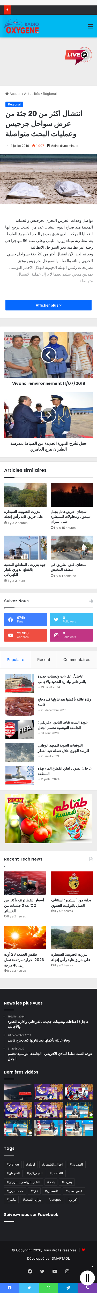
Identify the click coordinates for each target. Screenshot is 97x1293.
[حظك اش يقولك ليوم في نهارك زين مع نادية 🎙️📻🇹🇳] (18, 1128)
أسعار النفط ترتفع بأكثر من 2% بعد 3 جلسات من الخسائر (24, 906)
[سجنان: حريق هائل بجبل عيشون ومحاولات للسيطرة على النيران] (72, 495)
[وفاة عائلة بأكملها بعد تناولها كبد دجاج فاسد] (19, 706)
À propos (55, 1199)
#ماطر (11, 1199)
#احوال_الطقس (52, 1164)
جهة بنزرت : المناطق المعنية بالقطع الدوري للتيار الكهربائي (25, 569)
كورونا (73, 1199)
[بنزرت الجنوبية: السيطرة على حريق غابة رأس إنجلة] (25, 495)
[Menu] (90, 28)
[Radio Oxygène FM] (22, 26)
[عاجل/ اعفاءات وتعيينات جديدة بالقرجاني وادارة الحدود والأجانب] (19, 683)
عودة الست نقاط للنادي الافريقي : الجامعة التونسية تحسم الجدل (63, 725)
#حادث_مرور (15, 1191)
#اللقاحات (56, 1173)
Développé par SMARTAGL (48, 1258)
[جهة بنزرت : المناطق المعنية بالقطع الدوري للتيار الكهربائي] (25, 547)
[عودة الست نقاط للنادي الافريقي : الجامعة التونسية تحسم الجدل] (19, 729)
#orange (13, 1164)
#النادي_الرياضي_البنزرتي (23, 1182)
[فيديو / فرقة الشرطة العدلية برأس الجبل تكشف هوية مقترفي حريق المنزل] (18, 1092)
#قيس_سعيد (74, 1191)
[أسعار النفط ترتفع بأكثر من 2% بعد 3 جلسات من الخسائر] (25, 883)
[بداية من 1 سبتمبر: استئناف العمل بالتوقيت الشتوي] (72, 883)
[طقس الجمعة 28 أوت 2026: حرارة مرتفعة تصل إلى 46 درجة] (25, 937)
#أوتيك (30, 1164)
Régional (50, 94)
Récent (43, 659)
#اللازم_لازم (34, 1173)
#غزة (34, 1191)
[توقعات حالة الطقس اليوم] (18, 1110)
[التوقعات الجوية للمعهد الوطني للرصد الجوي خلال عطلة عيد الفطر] (19, 752)
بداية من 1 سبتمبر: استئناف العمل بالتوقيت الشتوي (71, 903)
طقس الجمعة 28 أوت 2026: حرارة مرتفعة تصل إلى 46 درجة (24, 960)
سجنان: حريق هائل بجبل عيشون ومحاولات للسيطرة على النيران (71, 516)
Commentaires (76, 659)
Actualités (32, 94)
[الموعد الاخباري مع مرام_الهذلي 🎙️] (48, 1110)
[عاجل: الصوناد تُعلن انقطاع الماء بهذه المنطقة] (19, 775)
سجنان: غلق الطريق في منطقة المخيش (68, 567)
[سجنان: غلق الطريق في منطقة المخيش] (72, 547)
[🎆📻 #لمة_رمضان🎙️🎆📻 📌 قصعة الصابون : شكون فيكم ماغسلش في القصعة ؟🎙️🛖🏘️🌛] (79, 1092)
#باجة (51, 1182)
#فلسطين (51, 1191)
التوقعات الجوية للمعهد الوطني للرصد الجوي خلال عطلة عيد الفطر (63, 748)
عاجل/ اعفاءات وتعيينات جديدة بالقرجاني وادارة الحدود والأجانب (62, 679)
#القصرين (76, 1164)
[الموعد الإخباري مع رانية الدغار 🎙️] (48, 1092)
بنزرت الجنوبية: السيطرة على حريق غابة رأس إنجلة (23, 514)
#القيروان (13, 1173)
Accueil (15, 94)
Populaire (15, 659)
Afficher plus (47, 305)
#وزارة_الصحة (32, 1199)
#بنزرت (67, 1182)
